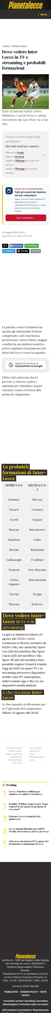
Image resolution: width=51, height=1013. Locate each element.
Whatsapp (20, 160)
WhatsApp (32, 246)
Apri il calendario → (25, 218)
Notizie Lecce (19, 46)
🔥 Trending (9, 785)
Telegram (10, 251)
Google (20, 152)
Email (37, 251)
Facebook (20, 156)
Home (6, 46)
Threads (24, 251)
